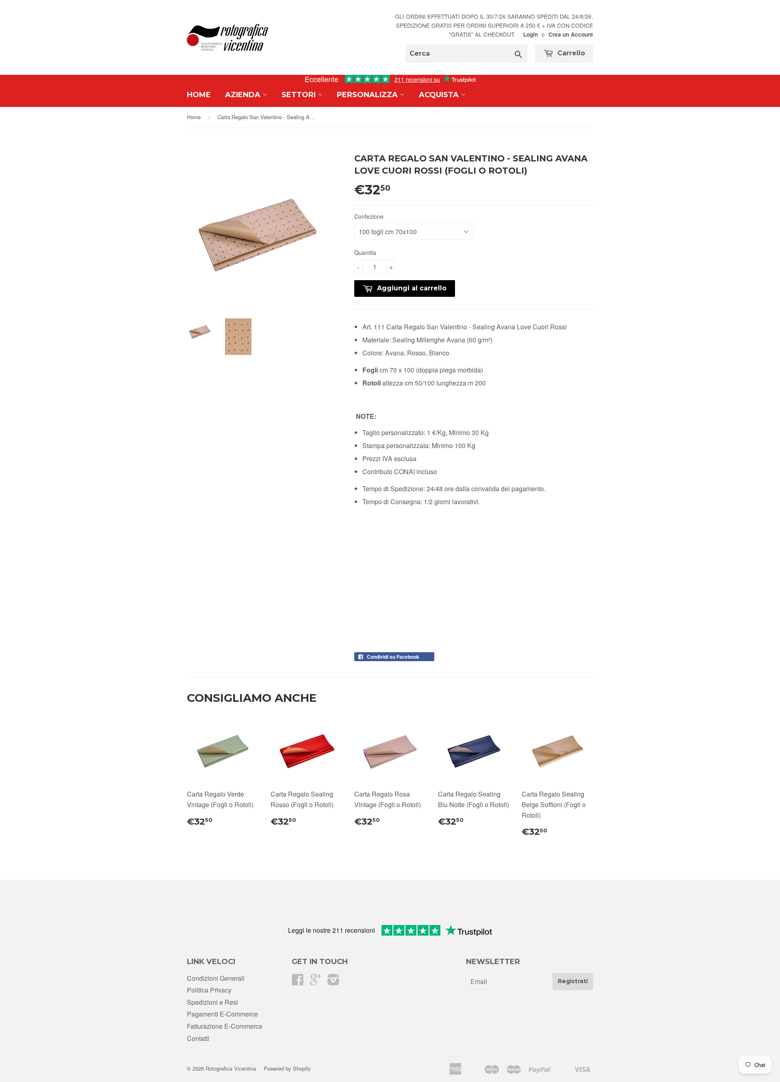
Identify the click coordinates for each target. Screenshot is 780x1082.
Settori (300, 94)
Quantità (365, 252)
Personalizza (368, 94)
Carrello (570, 53)
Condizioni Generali (216, 978)
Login (530, 34)
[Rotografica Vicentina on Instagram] (333, 981)
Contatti (198, 1038)
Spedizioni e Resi (212, 1002)
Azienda (243, 94)
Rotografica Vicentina (231, 1068)
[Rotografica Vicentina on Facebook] (298, 981)
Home (199, 94)
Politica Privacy (209, 990)
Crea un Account (570, 34)
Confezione (369, 216)
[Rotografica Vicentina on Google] (316, 981)
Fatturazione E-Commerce (224, 1026)
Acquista (440, 94)
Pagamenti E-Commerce (222, 1014)
